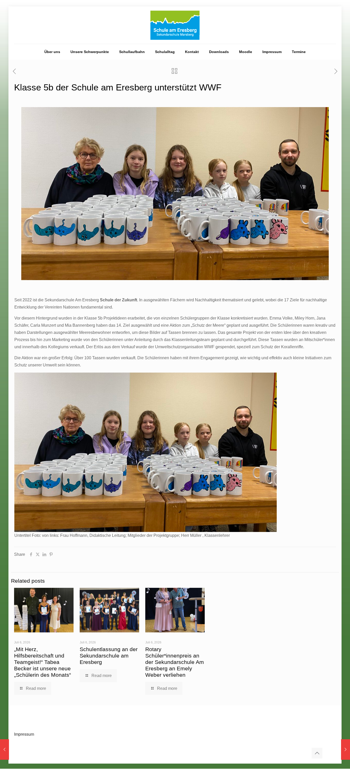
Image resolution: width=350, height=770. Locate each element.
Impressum (24, 734)
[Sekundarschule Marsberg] (175, 25)
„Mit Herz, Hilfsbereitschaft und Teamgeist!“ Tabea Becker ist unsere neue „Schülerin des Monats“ (42, 662)
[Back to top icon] (317, 753)
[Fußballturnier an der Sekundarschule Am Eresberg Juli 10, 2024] (4, 749)
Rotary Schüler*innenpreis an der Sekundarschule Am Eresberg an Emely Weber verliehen (174, 662)
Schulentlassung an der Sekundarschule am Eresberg (109, 655)
